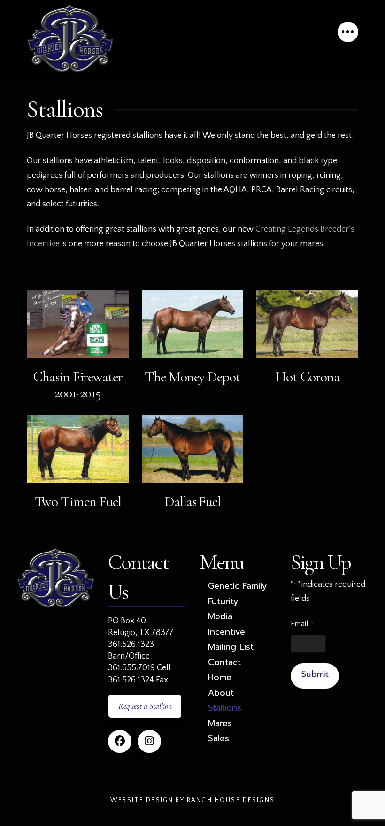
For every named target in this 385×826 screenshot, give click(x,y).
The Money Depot (192, 377)
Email (302, 624)
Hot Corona (307, 377)
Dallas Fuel (192, 501)
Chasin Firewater (78, 377)
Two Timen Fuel (78, 501)
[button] (348, 32)
